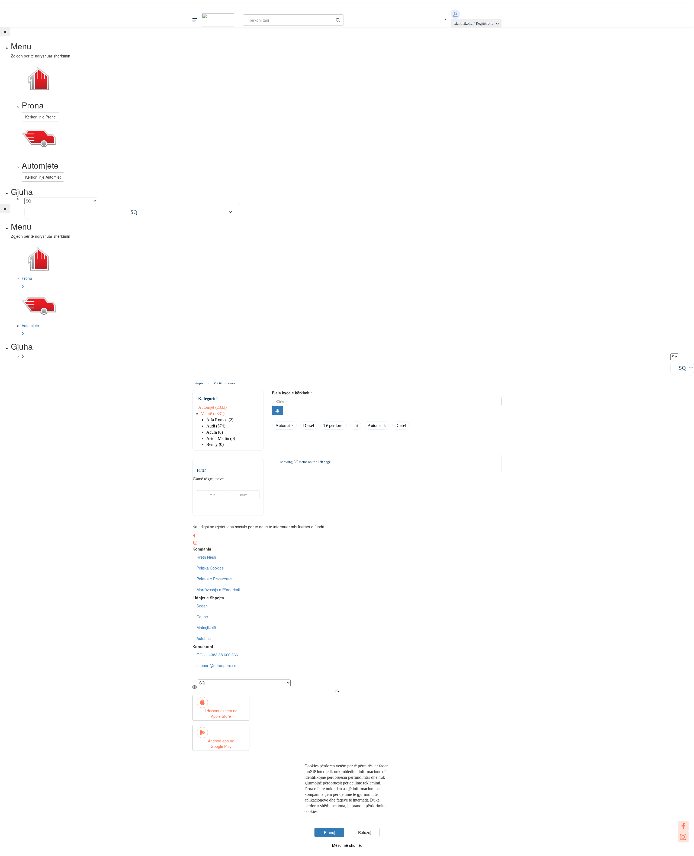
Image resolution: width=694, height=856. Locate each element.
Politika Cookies (210, 568)
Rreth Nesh (206, 557)
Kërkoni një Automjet (43, 177)
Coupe (202, 616)
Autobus (204, 638)
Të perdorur (333, 425)
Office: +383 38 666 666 (217, 654)
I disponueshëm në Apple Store (221, 713)
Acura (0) (214, 432)
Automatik (284, 425)
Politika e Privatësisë (214, 578)
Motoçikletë (206, 627)
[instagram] (683, 837)
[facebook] (683, 826)
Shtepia (198, 383)
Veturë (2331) (212, 413)
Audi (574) (215, 426)
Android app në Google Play (221, 743)
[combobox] (133, 212)
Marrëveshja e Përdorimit (218, 589)
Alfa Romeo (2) (219, 419)
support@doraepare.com (218, 665)
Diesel (308, 425)
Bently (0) (215, 444)
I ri (355, 425)
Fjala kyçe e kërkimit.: (292, 392)
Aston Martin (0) (220, 438)
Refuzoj (364, 832)
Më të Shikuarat (225, 383)
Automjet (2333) (212, 407)
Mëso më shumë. (347, 845)
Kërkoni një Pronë (40, 117)
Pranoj (329, 832)
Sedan (202, 606)
